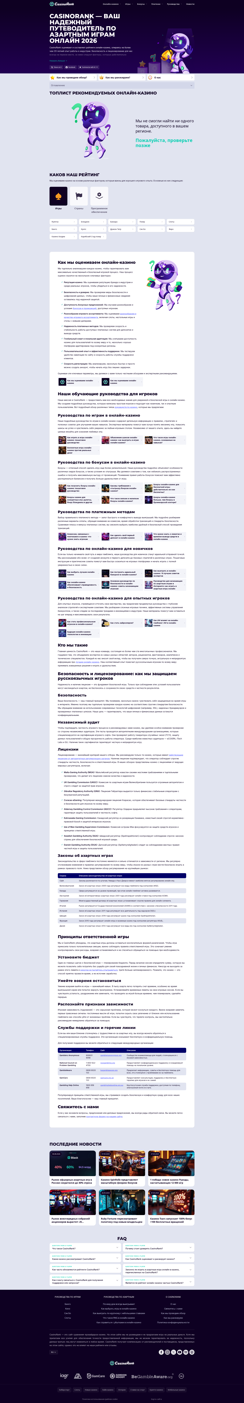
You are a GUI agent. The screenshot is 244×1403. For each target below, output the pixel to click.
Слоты (68, 1317)
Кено (67, 1308)
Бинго (68, 1304)
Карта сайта (156, 1399)
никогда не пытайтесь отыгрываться (99, 970)
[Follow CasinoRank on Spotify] (185, 1352)
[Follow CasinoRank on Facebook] (161, 1352)
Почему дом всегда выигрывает (119, 1304)
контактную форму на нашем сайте (104, 1116)
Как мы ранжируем (173, 1317)
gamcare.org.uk (107, 1078)
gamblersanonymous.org (110, 1055)
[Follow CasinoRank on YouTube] (179, 1352)
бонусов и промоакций (84, 308)
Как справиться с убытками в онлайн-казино (119, 1322)
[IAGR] (64, 1376)
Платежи (155, 4)
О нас (173, 1304)
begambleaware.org (109, 1070)
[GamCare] (96, 1376)
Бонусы (141, 4)
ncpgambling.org (107, 1063)
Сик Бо (67, 1313)
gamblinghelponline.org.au (111, 1085)
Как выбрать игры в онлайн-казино (119, 1308)
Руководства (173, 4)
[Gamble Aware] (153, 1376)
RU (52, 1352)
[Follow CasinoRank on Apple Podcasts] (191, 1352)
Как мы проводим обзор (173, 1313)
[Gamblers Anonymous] (78, 1376)
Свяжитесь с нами (173, 1308)
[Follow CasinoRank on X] (173, 1352)
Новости (190, 4)
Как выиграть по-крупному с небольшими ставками (119, 1313)
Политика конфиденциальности (173, 1322)
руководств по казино (126, 407)
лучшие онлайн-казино (87, 662)
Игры (128, 4)
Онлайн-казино (111, 4)
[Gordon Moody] (118, 1376)
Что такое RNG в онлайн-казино (119, 1317)
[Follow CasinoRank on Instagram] (167, 1352)
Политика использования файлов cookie (100, 1399)
